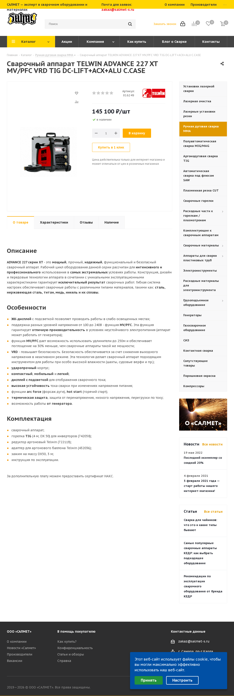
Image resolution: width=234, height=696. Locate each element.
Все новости (212, 444)
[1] (94, 93)
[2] (98, 93)
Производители (19, 654)
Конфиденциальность (75, 648)
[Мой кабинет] (182, 24)
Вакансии (14, 661)
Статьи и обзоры (70, 654)
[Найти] (130, 24)
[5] (111, 93)
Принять (149, 680)
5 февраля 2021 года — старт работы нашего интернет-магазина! (202, 486)
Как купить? (67, 641)
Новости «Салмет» (21, 648)
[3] (103, 93)
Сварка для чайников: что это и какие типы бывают (200, 525)
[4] (107, 93)
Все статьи (213, 512)
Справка (64, 661)
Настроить (182, 680)
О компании (17, 641)
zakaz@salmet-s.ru (117, 10)
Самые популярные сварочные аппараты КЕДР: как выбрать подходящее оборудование (200, 553)
